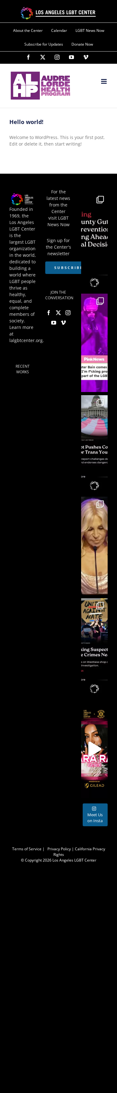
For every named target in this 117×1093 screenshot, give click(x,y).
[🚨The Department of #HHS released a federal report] (94, 444)
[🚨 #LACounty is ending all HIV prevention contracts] (94, 241)
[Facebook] (28, 57)
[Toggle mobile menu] (104, 81)
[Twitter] (58, 312)
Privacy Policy (59, 849)
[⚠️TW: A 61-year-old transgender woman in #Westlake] (94, 647)
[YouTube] (71, 57)
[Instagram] (57, 57)
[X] (42, 57)
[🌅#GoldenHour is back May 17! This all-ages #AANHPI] (94, 749)
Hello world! (26, 122)
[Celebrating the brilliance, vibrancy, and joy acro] (94, 343)
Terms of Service (26, 849)
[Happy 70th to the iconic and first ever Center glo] (94, 546)
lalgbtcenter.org (26, 340)
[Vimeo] (85, 57)
